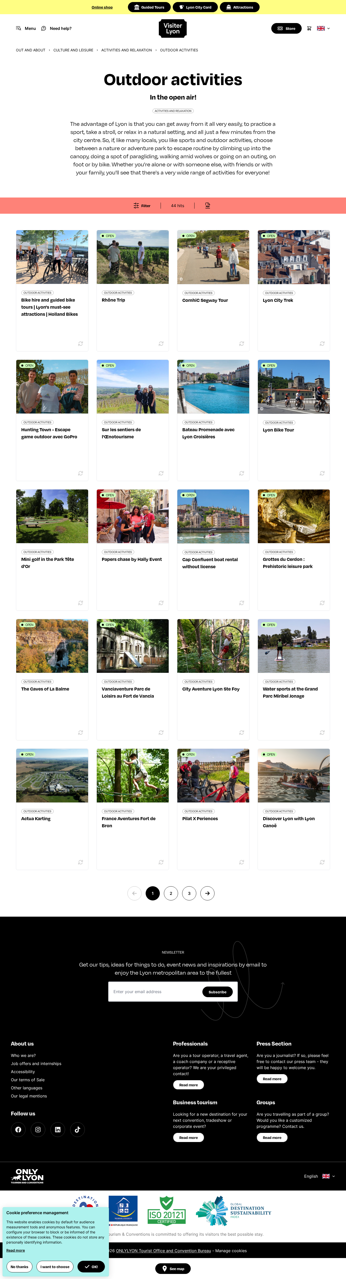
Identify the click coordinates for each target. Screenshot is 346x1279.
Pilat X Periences (200, 818)
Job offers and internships (36, 1063)
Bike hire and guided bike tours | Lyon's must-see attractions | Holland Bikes (49, 307)
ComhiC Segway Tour (205, 300)
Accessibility (23, 1071)
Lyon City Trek (278, 300)
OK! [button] (95, 1266)
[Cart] (309, 28)
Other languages (26, 1087)
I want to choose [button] (55, 1266)
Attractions (243, 7)
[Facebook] (18, 1129)
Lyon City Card (199, 7)
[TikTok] (77, 1129)
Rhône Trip (113, 300)
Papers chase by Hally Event (132, 559)
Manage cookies (231, 1250)
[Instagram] (38, 1129)
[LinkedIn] (57, 1129)
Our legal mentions (29, 1095)
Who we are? (23, 1055)
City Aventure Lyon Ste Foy (211, 688)
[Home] (173, 28)
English (311, 1176)
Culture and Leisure (73, 50)
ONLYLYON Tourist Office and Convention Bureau (163, 1250)
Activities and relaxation (126, 50)
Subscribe (217, 991)
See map (177, 1268)
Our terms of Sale (28, 1079)
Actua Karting (35, 818)
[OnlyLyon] (27, 1176)
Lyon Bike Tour (278, 429)
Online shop (102, 7)
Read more (188, 1084)
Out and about (30, 50)
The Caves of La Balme (45, 688)
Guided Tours (152, 7)
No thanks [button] (19, 1266)
